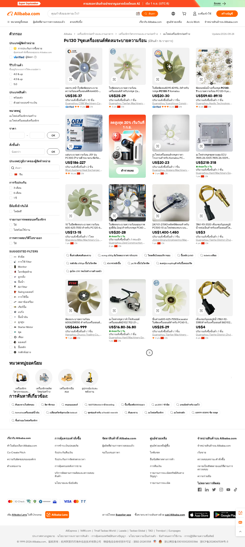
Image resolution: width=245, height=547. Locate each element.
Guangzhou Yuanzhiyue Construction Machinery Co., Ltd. (170, 103)
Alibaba (68, 33)
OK (53, 135)
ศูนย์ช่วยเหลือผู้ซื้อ (160, 445)
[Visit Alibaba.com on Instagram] (221, 489)
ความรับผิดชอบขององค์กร (21, 459)
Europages (175, 530)
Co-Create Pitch (16, 452)
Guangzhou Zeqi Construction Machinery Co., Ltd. (127, 242)
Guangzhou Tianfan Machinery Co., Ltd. (127, 103)
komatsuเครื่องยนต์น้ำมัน (27, 412)
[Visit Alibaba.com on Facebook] (199, 489)
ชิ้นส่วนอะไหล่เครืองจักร (26, 420)
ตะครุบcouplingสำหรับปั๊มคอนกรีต (176, 263)
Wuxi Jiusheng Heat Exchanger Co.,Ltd (83, 170)
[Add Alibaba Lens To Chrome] (57, 514)
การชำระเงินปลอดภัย (66, 445)
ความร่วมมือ (204, 476)
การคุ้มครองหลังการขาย (68, 466)
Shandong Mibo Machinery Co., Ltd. (83, 239)
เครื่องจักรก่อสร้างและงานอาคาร (95, 33)
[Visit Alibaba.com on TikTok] (235, 489)
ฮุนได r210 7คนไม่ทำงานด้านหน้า (86, 271)
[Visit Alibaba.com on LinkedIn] (207, 489)
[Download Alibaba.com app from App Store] (199, 514)
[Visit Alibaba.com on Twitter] (214, 489)
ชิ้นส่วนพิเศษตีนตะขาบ (80, 255)
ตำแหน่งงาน (14, 466)
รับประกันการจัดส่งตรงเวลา (70, 459)
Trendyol (161, 530)
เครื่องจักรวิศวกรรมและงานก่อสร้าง (138, 33)
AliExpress (71, 530)
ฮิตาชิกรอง (50, 404)
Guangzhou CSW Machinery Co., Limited (83, 103)
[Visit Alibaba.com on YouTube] (228, 489)
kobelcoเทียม (210, 255)
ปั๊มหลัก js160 (187, 255)
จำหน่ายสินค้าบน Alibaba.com (214, 445)
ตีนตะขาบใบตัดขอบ (24, 404)
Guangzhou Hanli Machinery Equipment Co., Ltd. (214, 173)
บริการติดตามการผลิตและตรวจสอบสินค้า (74, 474)
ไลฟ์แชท (155, 452)
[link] (240, 513)
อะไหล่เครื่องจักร (155, 412)
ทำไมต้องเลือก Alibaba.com (22, 445)
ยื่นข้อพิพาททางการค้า (162, 459)
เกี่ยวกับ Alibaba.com (19, 438)
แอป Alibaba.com (175, 514)
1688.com (85, 530)
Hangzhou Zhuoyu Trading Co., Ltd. (83, 334)
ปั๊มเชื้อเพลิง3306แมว (135, 404)
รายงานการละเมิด (160, 483)
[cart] (185, 14)
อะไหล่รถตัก (179, 412)
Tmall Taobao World (105, 530)
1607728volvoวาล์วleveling (101, 404)
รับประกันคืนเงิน (64, 452)
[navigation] (34, 193)
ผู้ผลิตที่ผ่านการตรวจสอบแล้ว (118, 445)
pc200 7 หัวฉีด (162, 404)
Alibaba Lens (19, 514)
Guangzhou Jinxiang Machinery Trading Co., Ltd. (170, 170)
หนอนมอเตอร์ (71, 404)
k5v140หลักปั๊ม (114, 263)
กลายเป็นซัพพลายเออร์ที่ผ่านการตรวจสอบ (215, 468)
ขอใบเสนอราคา (111, 452)
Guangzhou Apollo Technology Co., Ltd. (214, 103)
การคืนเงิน (156, 466)
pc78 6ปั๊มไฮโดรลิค (140, 263)
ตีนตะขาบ (133, 412)
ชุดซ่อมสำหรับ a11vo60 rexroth (103, 412)
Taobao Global (137, 530)
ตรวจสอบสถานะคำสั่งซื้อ (211, 459)
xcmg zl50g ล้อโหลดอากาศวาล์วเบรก (119, 255)
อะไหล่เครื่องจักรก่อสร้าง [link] (176, 33)
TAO (150, 530)
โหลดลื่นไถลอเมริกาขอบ (159, 255)
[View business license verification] (155, 541)
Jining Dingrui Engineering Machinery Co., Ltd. (170, 239)
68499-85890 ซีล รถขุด (206, 412)
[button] (138, 13)
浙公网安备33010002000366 (181, 541)
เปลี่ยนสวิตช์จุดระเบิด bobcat (63, 412)
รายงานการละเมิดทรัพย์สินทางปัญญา (167, 474)
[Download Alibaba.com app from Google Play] (226, 514)
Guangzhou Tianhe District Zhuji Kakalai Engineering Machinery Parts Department (214, 239)
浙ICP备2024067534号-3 (214, 541)
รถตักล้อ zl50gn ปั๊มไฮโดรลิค (83, 263)
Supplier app (123, 514)
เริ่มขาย (201, 452)
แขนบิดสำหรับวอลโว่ (190, 404)
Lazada (122, 530)
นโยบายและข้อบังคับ (66, 483)
